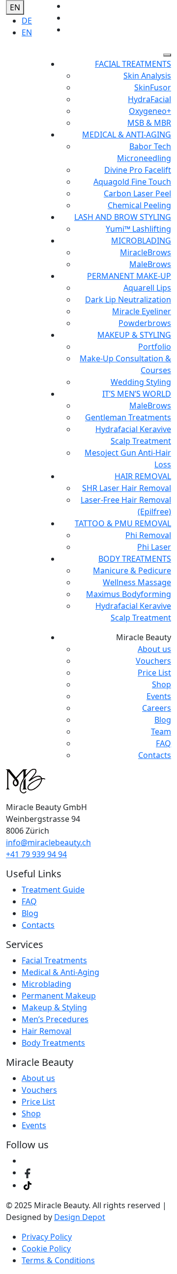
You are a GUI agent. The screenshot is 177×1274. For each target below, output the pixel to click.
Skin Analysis (147, 75)
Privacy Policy (47, 1236)
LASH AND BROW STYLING (122, 217)
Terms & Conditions (58, 1260)
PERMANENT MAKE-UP (129, 276)
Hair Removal (46, 1031)
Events (159, 696)
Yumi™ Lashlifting (138, 228)
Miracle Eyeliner (141, 311)
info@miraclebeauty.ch (48, 842)
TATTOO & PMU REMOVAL (123, 523)
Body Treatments (53, 1042)
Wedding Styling (141, 382)
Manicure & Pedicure (132, 570)
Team (161, 731)
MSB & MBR (149, 122)
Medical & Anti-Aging (60, 972)
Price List (154, 672)
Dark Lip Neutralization (128, 299)
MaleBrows (150, 264)
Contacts (154, 755)
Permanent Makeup (59, 995)
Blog (162, 719)
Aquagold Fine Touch (132, 181)
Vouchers (153, 660)
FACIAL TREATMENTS (133, 63)
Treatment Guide (53, 889)
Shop (161, 684)
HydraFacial (149, 99)
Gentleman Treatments (128, 417)
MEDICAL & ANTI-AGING (126, 134)
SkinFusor (152, 87)
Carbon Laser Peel (137, 193)
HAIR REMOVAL (143, 476)
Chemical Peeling (139, 205)
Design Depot (79, 1217)
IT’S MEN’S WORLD (136, 393)
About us (154, 649)
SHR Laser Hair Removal (126, 488)
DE (27, 20)
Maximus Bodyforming (128, 594)
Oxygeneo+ (150, 111)
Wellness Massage (137, 582)
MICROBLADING (141, 240)
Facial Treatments (54, 960)
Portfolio (154, 346)
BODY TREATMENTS (134, 558)
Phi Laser (154, 547)
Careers (156, 708)
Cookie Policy (46, 1248)
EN (15, 7)
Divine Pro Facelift (137, 169)
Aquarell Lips (147, 287)
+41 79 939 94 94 (36, 854)
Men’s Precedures (55, 1019)
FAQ (163, 743)
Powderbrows (144, 323)
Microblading (46, 983)
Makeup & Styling (54, 1007)
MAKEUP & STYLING (134, 334)
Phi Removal (148, 535)
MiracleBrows (145, 252)
